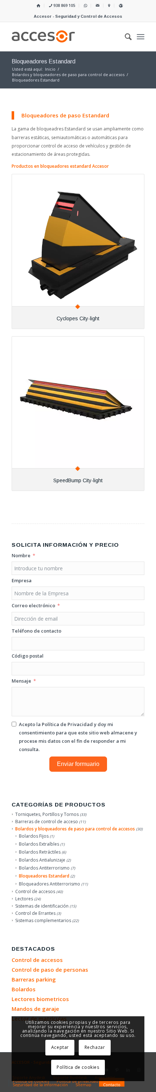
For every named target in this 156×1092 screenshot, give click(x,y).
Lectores (24, 899)
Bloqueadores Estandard (44, 876)
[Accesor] (65, 36)
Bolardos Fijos (34, 836)
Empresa (22, 580)
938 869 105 (63, 5)
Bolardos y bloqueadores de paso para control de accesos (75, 829)
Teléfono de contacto (36, 631)
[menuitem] (38, 6)
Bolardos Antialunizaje (42, 860)
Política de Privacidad (67, 724)
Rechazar (95, 1047)
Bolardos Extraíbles (39, 844)
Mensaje (21, 681)
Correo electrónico (33, 605)
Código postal (28, 656)
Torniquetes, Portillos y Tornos (47, 814)
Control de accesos (35, 891)
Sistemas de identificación (42, 906)
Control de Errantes (35, 913)
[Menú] (140, 36)
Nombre (21, 555)
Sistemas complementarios (43, 920)
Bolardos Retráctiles (40, 852)
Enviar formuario (78, 764)
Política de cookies (78, 1067)
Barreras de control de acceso (46, 821)
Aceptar (60, 1047)
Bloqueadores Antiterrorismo (49, 884)
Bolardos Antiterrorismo (44, 868)
